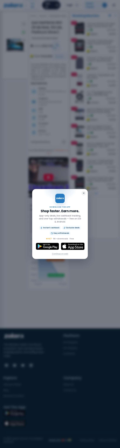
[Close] (83, 193)
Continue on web (60, 254)
